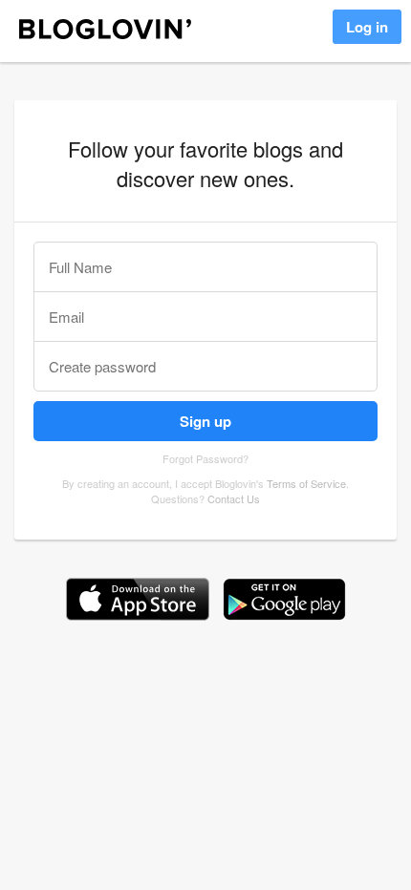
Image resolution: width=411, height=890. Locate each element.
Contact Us (233, 498)
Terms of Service (306, 483)
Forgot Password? (205, 458)
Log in (367, 26)
